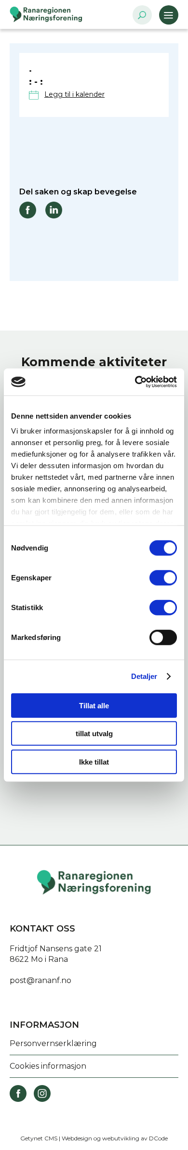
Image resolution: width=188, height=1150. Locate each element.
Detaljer (144, 676)
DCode (158, 1138)
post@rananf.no (40, 980)
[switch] (163, 577)
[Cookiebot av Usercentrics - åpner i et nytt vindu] (135, 382)
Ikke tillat (94, 761)
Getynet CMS (38, 1138)
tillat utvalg (94, 733)
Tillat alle (94, 705)
